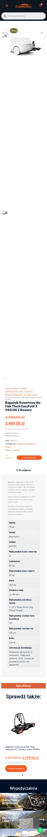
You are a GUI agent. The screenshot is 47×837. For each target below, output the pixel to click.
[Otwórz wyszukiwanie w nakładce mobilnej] (23, 16)
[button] (7, 5)
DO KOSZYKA (29, 457)
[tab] (23, 470)
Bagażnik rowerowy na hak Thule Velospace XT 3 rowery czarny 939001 (22, 748)
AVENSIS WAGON (13, 395)
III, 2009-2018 (30, 395)
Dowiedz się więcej (16, 768)
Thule (7, 447)
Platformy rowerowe (26, 443)
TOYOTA (28, 391)
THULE (15, 450)
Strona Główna (12, 388)
